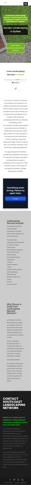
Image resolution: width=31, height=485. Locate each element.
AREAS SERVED (15, 46)
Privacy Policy (8, 482)
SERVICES (15, 50)
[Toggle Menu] (25, 4)
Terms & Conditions (21, 482)
